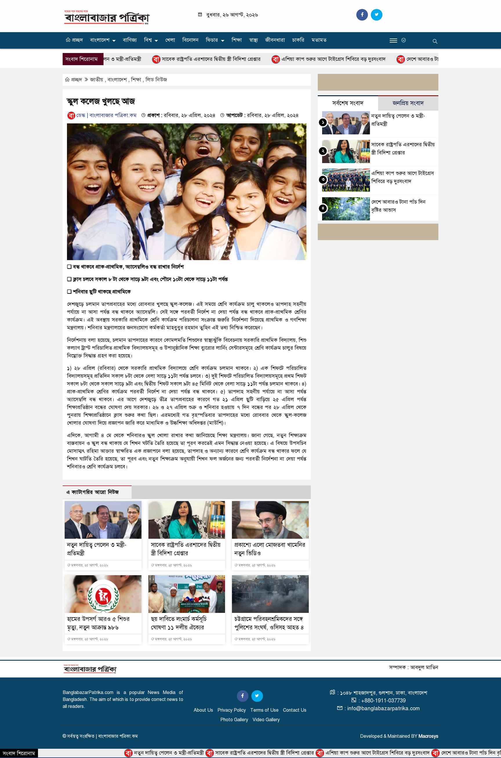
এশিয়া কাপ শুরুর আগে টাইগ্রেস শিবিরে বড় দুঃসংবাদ (304, 59)
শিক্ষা (237, 40)
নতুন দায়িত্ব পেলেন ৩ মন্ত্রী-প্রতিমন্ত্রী (140, 753)
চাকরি (298, 40)
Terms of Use (264, 710)
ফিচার (212, 40)
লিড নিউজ (156, 79)
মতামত (319, 40)
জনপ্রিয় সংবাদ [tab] (408, 103)
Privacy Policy (231, 710)
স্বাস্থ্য (253, 40)
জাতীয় (96, 79)
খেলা (170, 40)
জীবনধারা (275, 40)
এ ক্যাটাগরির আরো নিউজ (92, 492)
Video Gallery (266, 720)
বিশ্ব (148, 40)
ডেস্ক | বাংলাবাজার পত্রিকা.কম (106, 115)
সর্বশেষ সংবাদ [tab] (348, 103)
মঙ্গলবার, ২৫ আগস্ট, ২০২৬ (89, 565)
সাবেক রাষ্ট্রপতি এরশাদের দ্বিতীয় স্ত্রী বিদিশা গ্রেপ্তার (182, 59)
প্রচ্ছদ (77, 40)
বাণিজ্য (130, 40)
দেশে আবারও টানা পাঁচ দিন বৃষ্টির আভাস (417, 59)
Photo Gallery (234, 720)
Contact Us (294, 710)
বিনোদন (190, 40)
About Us (203, 710)
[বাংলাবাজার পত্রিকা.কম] (107, 17)
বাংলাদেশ (99, 40)
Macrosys (428, 736)
